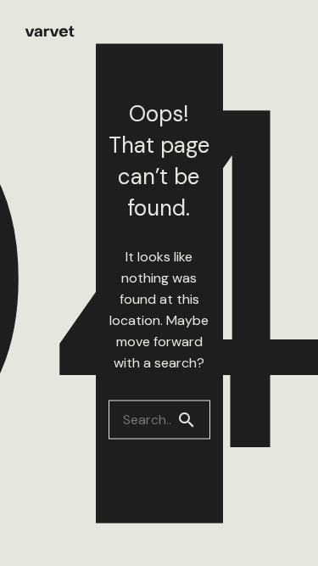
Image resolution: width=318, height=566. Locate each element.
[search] (193, 419)
